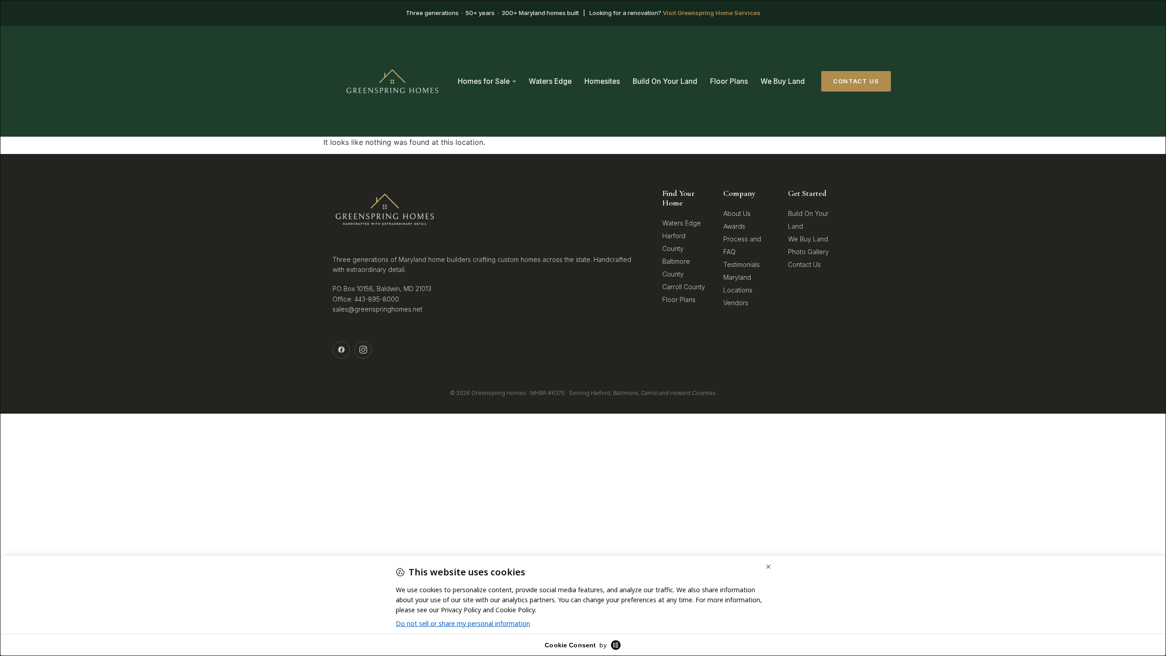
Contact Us (856, 81)
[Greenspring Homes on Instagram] (363, 350)
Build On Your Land (665, 81)
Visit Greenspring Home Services (712, 12)
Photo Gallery (808, 252)
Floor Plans (729, 81)
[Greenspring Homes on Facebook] (341, 350)
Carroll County (683, 287)
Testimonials (741, 264)
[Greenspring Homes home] (392, 81)
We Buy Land (783, 81)
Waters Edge (550, 81)
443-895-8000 (376, 299)
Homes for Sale (484, 81)
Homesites (602, 81)
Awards (734, 226)
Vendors (735, 303)
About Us (737, 213)
